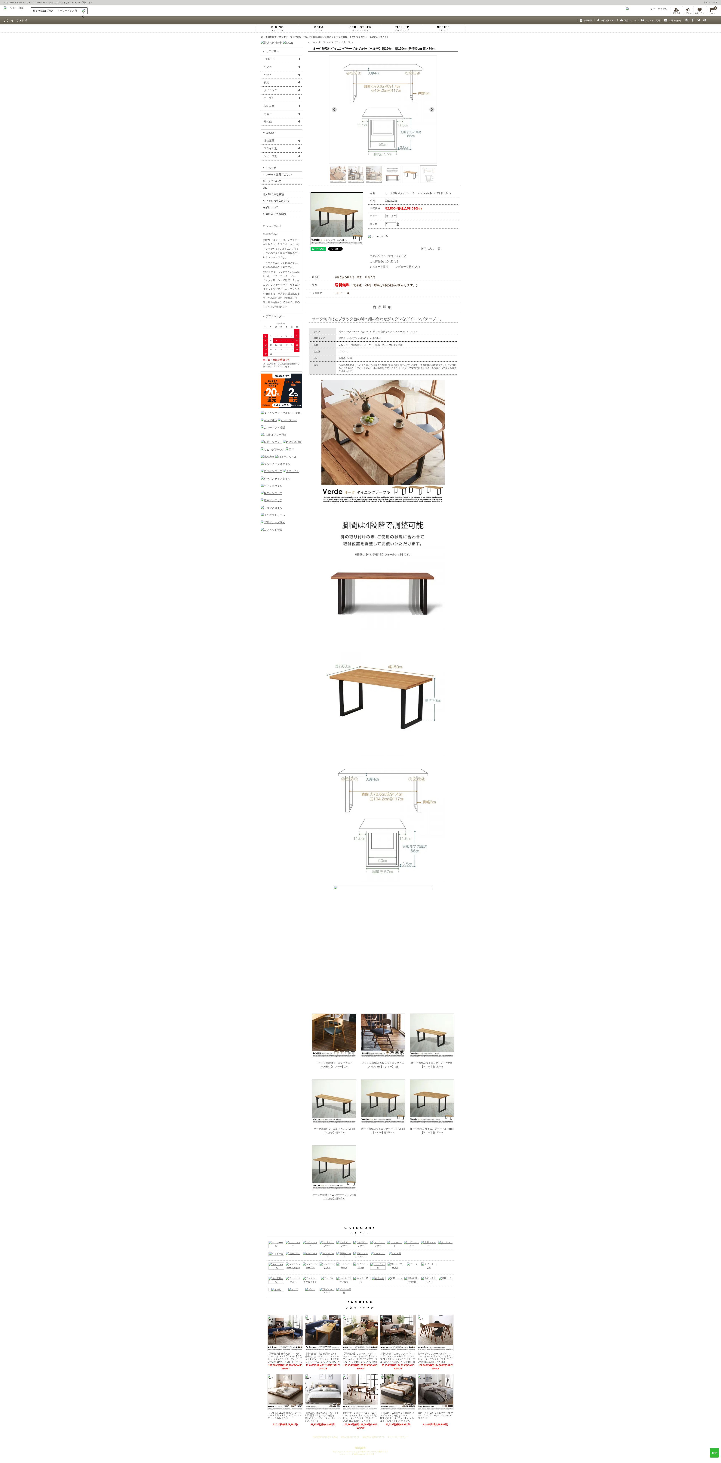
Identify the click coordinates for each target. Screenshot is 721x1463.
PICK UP (269, 59)
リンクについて (272, 181)
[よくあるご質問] (642, 20)
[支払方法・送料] (597, 20)
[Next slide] (431, 109)
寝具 (266, 82)
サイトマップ (710, 2)
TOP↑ (715, 1453)
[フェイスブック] (692, 20)
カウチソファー (31, 2)
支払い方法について (350, 1437)
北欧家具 (269, 140)
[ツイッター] (698, 20)
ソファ (268, 66)
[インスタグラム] (686, 20)
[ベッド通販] (269, 420)
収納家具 (269, 105)
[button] (337, 174)
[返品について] (620, 20)
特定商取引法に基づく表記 (325, 1437)
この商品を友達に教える (384, 261)
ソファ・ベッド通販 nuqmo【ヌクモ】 (357, 1454)
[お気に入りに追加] (390, 245)
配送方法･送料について (373, 1437)
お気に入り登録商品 (275, 213)
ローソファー (16, 2)
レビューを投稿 (382, 266)
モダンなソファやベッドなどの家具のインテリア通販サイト (360, 1451)
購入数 (373, 224)
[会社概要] (580, 20)
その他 (268, 121)
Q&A (265, 187)
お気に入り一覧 (430, 248)
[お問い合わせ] (665, 20)
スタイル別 (270, 148)
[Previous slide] (334, 109)
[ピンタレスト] (704, 20)
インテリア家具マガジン (277, 174)
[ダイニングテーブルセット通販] (281, 413)
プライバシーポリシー (398, 1437)
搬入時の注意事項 (273, 194)
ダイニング (270, 90)
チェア (268, 113)
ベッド (44, 2)
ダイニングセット (57, 2)
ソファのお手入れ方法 (276, 200)
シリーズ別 (270, 156)
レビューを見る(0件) (407, 266)
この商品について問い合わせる (388, 256)
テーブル (269, 98)
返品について (271, 207)
